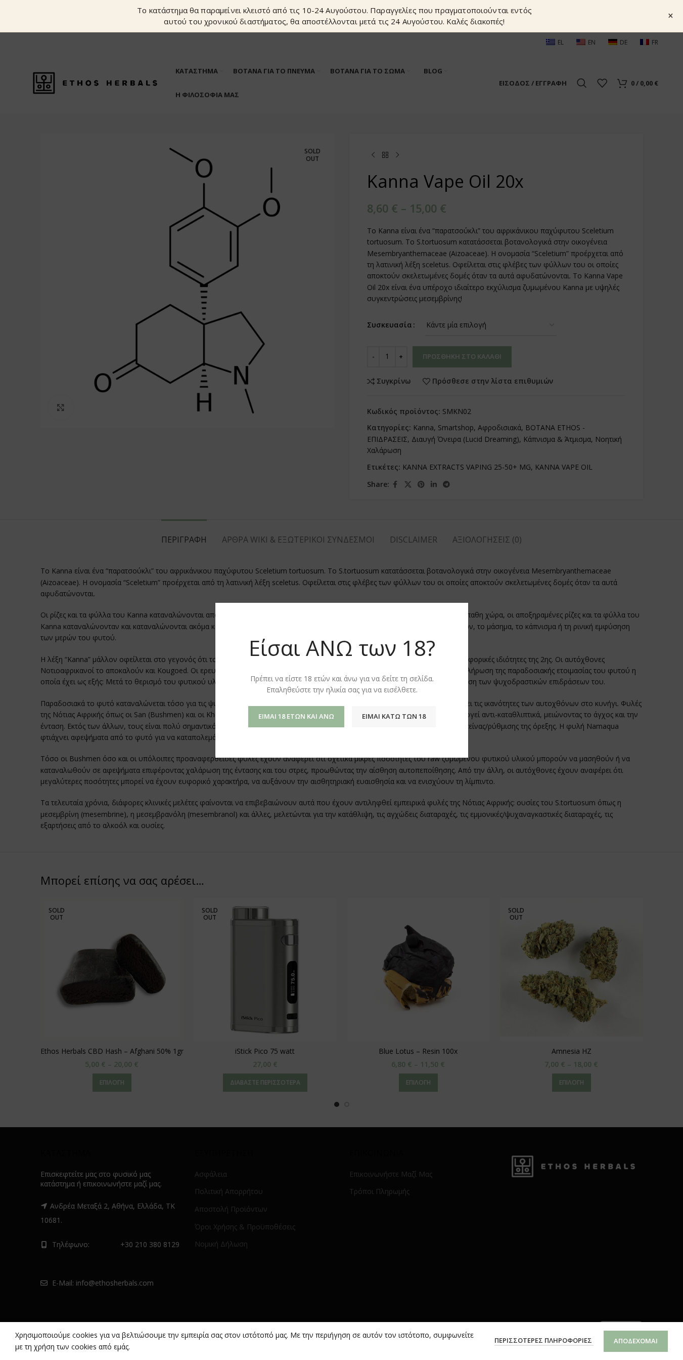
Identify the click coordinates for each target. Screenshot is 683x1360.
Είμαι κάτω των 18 (393, 715)
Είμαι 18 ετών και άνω (296, 715)
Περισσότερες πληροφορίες (544, 1340)
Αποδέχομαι (636, 1340)
